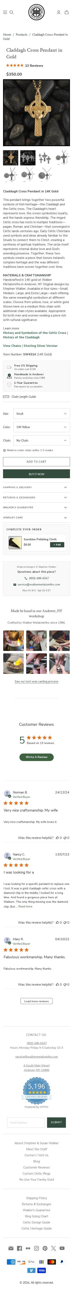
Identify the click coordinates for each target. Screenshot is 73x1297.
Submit (56, 1122)
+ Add (57, 544)
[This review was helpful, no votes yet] (57, 838)
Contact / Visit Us (36, 1155)
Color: (7, 427)
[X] (53, 1248)
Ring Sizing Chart (36, 1216)
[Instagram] (36, 1248)
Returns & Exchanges (36, 1204)
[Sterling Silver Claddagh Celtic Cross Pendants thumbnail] (27, 157)
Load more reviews (36, 1001)
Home (7, 34)
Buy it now (36, 474)
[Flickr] (28, 1248)
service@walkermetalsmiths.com (36, 1057)
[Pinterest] (45, 1248)
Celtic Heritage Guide (36, 1228)
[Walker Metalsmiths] (36, 12)
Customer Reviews (36, 1167)
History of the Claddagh (21, 337)
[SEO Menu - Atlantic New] (5, 12)
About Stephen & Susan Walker (36, 1143)
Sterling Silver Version (40, 346)
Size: (6, 413)
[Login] (59, 12)
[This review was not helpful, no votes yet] (64, 838)
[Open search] (12, 12)
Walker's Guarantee (36, 1210)
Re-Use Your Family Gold (36, 1180)
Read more (25, 906)
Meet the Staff (36, 1149)
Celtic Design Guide (36, 1222)
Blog (36, 1161)
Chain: (7, 440)
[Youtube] (62, 1248)
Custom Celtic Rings (36, 1174)
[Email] (11, 1248)
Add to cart (36, 461)
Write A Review (36, 757)
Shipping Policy (36, 1198)
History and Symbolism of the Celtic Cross (34, 333)
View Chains (12, 346)
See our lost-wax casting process (36, 681)
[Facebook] (19, 1248)
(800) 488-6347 (37, 1043)
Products (22, 34)
